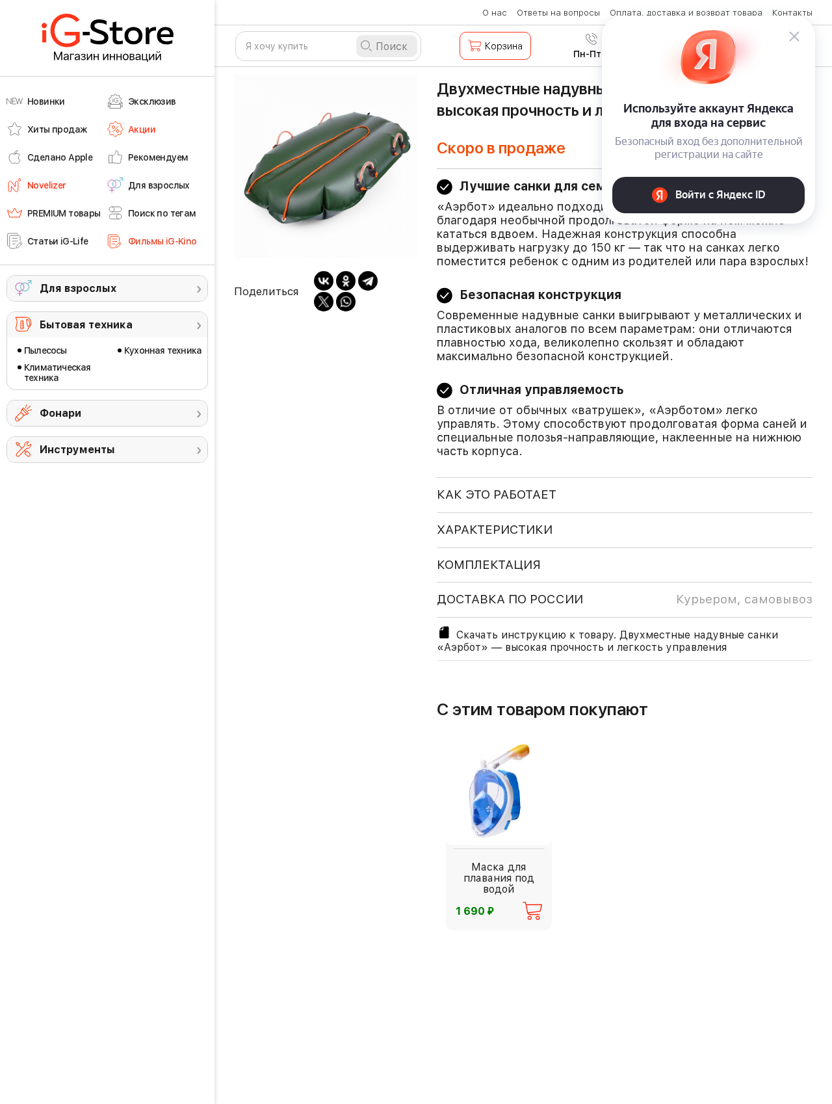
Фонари (60, 413)
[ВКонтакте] (323, 281)
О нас (494, 13)
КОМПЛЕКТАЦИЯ (489, 564)
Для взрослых (78, 288)
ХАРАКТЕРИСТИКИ (494, 529)
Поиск (392, 46)
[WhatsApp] (346, 301)
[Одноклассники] (346, 281)
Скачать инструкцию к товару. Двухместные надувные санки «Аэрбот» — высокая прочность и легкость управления (607, 641)
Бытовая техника (86, 325)
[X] (323, 301)
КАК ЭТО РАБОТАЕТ (496, 494)
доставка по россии (624, 599)
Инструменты (77, 449)
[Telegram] (368, 281)
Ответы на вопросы (558, 13)
